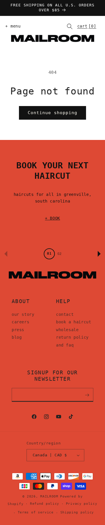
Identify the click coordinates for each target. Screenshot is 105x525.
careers (20, 322)
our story (23, 314)
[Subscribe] (86, 395)
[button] (11, 26)
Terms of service (36, 512)
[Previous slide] (6, 254)
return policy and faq (72, 341)
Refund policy (44, 504)
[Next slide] (99, 254)
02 (59, 254)
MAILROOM (49, 496)
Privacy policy (81, 504)
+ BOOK (52, 218)
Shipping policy (77, 512)
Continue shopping (52, 112)
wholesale (67, 329)
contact (65, 314)
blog (17, 337)
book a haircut (73, 322)
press (18, 329)
